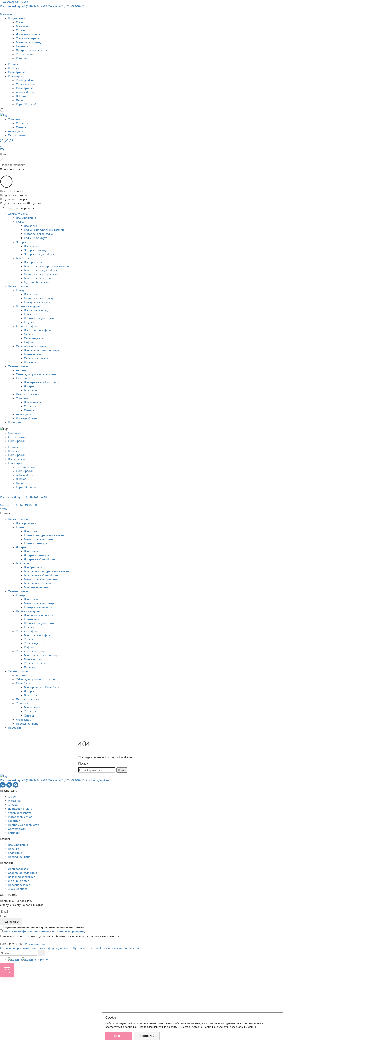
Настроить (146, 1035)
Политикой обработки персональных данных (230, 1026)
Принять (118, 1035)
